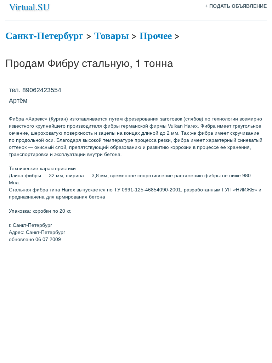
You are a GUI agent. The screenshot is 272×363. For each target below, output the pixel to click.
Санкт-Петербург (44, 35)
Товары (111, 35)
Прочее (156, 35)
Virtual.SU (29, 6)
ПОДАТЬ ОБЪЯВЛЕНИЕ (238, 6)
